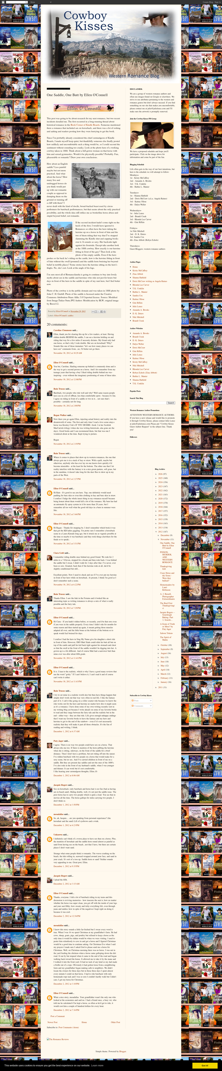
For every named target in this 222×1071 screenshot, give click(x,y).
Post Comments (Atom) (69, 1027)
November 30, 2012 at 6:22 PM (67, 584)
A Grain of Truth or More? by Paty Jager (167, 626)
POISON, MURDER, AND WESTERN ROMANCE (166, 557)
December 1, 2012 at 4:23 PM (66, 825)
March (164, 673)
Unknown (58, 834)
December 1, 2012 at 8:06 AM (66, 775)
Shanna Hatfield (139, 277)
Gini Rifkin (137, 302)
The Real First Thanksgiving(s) (167, 606)
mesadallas (58, 814)
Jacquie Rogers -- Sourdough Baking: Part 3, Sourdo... (167, 616)
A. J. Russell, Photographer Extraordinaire (167, 596)
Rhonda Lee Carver (141, 284)
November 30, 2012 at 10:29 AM (68, 353)
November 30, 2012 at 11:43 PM (68, 681)
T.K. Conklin (138, 288)
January (164, 682)
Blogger (122, 1051)
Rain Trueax (59, 388)
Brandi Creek (138, 320)
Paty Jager (58, 740)
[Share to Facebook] (101, 311)
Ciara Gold (59, 552)
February (165, 677)
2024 (160, 482)
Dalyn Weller (138, 343)
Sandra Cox (138, 295)
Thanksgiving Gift (166, 567)
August (164, 653)
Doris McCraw (139, 347)
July (163, 657)
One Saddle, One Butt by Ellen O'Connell (167, 545)
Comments (138, 705)
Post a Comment (58, 1016)
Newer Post (52, 1022)
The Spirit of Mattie (165, 638)
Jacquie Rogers (60, 784)
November (165, 539)
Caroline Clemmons (63, 330)
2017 (160, 510)
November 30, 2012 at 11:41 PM (68, 658)
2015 (160, 519)
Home (84, 1022)
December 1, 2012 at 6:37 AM (66, 731)
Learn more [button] (97, 1065)
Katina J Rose (138, 299)
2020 (160, 498)
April (163, 669)
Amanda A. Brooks (141, 309)
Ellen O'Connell (60, 315)
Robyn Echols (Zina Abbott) (145, 372)
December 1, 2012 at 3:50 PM (66, 804)
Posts (136, 700)
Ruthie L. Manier (140, 291)
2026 (160, 474)
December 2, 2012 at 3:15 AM (66, 883)
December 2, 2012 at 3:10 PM (66, 983)
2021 (160, 494)
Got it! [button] (205, 1065)
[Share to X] (98, 311)
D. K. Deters (138, 313)
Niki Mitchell (138, 317)
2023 (160, 486)
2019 (160, 502)
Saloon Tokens (166, 633)
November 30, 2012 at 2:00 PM (67, 405)
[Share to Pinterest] (104, 311)
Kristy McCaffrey (140, 270)
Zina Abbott (138, 273)
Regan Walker (60, 415)
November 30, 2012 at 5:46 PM (67, 514)
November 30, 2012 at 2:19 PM (67, 443)
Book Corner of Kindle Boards (85, 124)
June (163, 661)
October (164, 645)
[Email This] (93, 311)
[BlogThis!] (95, 311)
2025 (160, 478)
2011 (160, 687)
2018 (160, 506)
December (165, 535)
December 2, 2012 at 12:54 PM (67, 916)
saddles (70, 315)
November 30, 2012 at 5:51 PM (67, 543)
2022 (160, 490)
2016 (160, 515)
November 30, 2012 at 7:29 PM (67, 607)
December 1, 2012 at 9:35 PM (66, 866)
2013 (160, 527)
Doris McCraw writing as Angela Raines (150, 281)
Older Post (115, 1022)
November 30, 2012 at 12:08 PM (68, 379)
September (165, 649)
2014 (160, 523)
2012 (160, 531)
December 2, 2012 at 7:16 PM (66, 1010)
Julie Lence (137, 306)
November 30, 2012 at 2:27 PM (67, 478)
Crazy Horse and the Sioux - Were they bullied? (167, 576)
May (163, 665)
